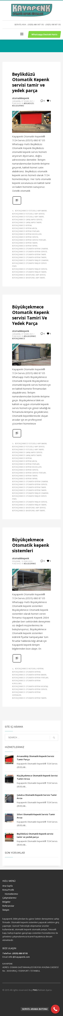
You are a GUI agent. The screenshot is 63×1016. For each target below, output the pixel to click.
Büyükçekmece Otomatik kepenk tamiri (29, 257)
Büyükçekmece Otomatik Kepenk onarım (30, 249)
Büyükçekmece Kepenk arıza (24, 228)
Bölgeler (6, 901)
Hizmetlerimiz (11, 893)
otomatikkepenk (20, 98)
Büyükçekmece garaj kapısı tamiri (27, 222)
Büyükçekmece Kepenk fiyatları (25, 231)
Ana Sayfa (7, 885)
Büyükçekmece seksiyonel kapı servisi (29, 275)
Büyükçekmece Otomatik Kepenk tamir (29, 254)
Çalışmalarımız (9, 897)
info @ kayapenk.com (19, 956)
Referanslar (8, 905)
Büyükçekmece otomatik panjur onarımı (30, 260)
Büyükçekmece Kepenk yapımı (24, 246)
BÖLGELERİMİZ (18, 106)
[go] (54, 737)
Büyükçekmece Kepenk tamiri (24, 243)
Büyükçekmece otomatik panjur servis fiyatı (29, 264)
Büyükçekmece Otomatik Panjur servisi (29, 269)
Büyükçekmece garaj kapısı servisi (27, 219)
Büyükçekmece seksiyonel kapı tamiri (28, 278)
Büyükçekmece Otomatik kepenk (26, 672)
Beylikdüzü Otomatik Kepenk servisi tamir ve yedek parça (30, 82)
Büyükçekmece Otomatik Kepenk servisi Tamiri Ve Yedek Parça (30, 315)
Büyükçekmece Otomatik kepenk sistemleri (30, 545)
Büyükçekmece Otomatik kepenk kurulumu (26, 682)
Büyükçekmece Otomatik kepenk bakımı (29, 675)
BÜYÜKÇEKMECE (18, 338)
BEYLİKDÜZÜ (29, 103)
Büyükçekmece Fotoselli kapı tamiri (28, 217)
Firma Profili (8, 889)
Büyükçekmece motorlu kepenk (29, 668)
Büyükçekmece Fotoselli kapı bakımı (31, 211)
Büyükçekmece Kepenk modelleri (27, 234)
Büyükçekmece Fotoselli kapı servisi (28, 214)
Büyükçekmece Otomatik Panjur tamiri (29, 272)
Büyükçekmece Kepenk (22, 225)
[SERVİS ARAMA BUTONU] (55, 1009)
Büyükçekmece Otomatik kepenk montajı (30, 686)
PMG (35, 990)
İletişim (5, 909)
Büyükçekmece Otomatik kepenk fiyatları (30, 678)
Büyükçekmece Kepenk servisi (25, 237)
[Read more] (17, 204)
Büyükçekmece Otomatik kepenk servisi (29, 251)
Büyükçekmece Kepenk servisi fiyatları (29, 240)
